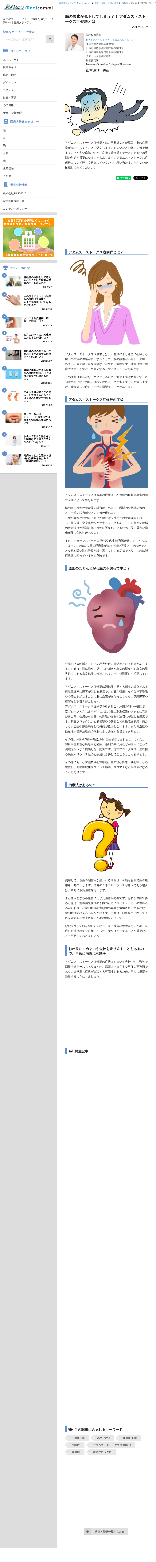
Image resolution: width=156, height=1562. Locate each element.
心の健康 (8, 105)
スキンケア (9, 89)
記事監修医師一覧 (13, 201)
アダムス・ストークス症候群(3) (112, 1445)
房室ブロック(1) (102, 1452)
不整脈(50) (78, 1438)
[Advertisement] (106, 214)
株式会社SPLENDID (14, 193)
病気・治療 (9, 74)
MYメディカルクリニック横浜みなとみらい (110, 40)
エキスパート (11, 59)
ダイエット (9, 82)
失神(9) (76, 1445)
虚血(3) (76, 1452)
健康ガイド (9, 67)
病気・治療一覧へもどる (109, 1531)
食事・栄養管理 (12, 112)
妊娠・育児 (9, 97)
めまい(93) (103, 1438)
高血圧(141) (130, 1438)
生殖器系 (8, 168)
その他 (7, 175)
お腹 (5, 153)
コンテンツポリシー (15, 208)
